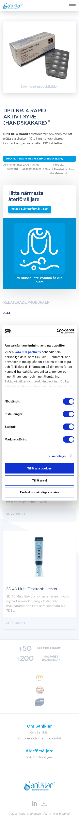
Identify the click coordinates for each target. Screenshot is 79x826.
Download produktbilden (39, 86)
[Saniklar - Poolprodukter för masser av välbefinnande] (13, 6)
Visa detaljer (57, 456)
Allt (6, 312)
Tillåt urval (39, 480)
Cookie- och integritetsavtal (39, 738)
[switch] (68, 414)
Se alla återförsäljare (29, 209)
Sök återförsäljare (39, 757)
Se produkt (15, 514)
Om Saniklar (39, 732)
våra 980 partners (28, 351)
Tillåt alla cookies (39, 468)
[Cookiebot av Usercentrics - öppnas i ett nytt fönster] (56, 331)
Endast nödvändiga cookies (39, 492)
